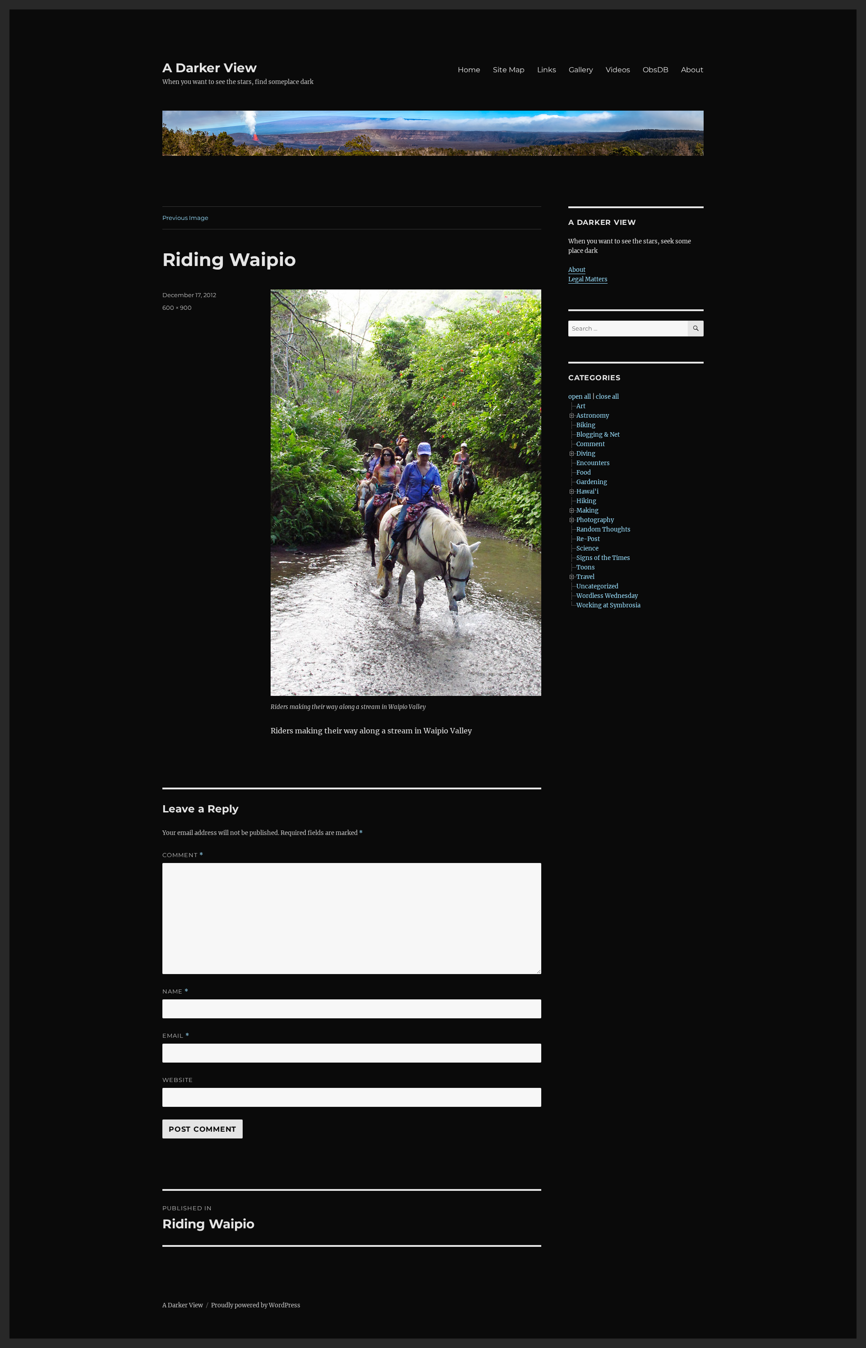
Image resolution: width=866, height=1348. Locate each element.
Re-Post (588, 539)
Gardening (591, 482)
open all (579, 397)
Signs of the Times (603, 558)
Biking (585, 425)
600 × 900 (177, 307)
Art (580, 406)
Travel (585, 577)
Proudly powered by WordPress (255, 1305)
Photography (595, 520)
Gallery (581, 69)
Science (587, 548)
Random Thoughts (603, 529)
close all (607, 397)
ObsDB (655, 69)
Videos (618, 69)
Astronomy (592, 416)
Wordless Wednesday (607, 596)
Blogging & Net (598, 434)
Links (546, 69)
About (692, 69)
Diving (585, 453)
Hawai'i (587, 491)
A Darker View (209, 67)
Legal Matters (588, 279)
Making (587, 510)
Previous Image (185, 217)
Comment (182, 855)
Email (175, 1036)
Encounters (593, 463)
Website (177, 1079)
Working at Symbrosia (608, 605)
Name (175, 991)
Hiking (586, 501)
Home (469, 69)
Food (583, 472)
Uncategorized (597, 586)
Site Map (509, 69)
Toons (585, 567)
